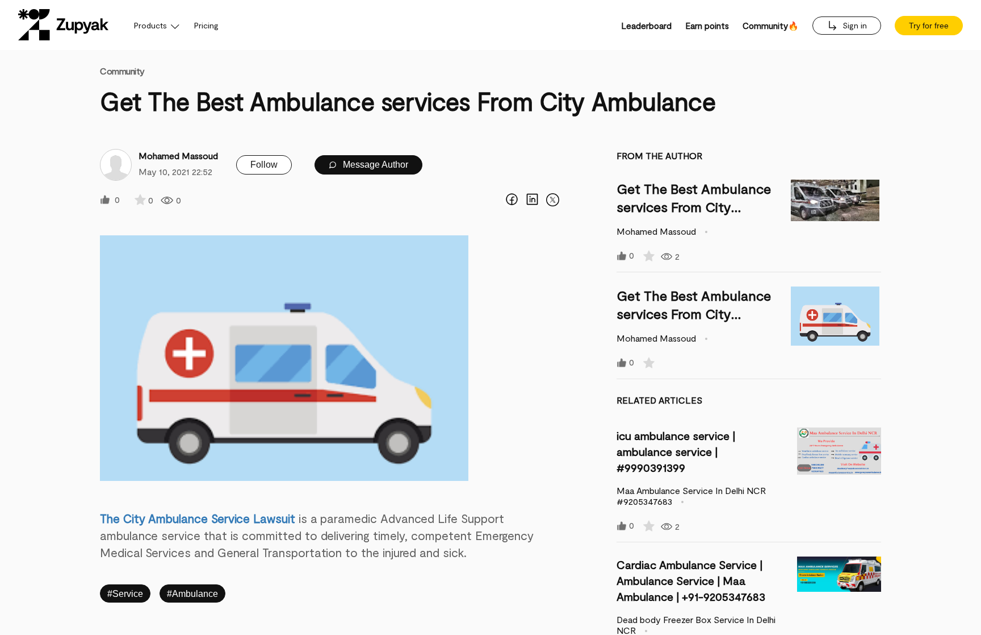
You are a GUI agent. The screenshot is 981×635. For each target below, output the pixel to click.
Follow (264, 164)
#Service (125, 594)
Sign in (853, 25)
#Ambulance (192, 594)
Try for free (929, 25)
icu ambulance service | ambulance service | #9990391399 (676, 451)
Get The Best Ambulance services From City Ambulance (694, 206)
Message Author (374, 164)
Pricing (206, 25)
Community (122, 70)
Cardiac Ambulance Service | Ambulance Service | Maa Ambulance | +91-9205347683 (691, 580)
